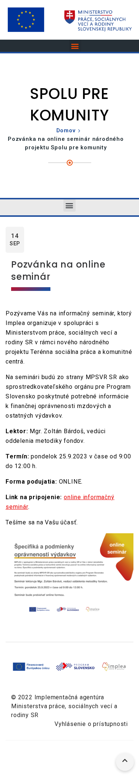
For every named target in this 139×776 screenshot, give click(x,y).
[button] (75, 46)
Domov (66, 130)
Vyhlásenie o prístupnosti (91, 723)
